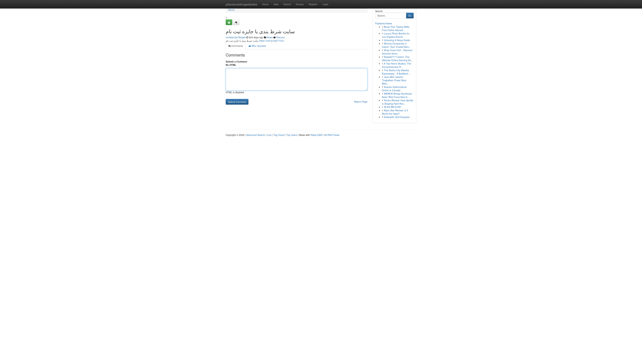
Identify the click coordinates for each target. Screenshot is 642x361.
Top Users (291, 135)
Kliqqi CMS (316, 135)
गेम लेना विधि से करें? (392, 107)
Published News (383, 23)
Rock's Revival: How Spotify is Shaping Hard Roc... (397, 102)
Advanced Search (255, 135)
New (276, 4)
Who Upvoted (258, 45)
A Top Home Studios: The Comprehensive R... (396, 65)
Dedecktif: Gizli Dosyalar (397, 117)
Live (269, 135)
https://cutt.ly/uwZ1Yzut (271, 40)
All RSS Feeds (331, 135)
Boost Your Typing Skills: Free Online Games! (396, 28)
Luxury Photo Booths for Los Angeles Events (395, 35)
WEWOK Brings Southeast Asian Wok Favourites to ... (397, 95)
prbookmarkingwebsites (241, 4)
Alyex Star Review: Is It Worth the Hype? (395, 112)
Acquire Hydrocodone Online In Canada (394, 88)
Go (409, 15)
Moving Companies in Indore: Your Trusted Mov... (396, 45)
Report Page (360, 101)
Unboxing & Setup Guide (397, 40)
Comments (237, 45)
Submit (287, 4)
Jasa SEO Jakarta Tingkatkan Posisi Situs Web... (394, 80)
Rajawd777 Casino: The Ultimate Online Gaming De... (397, 58)
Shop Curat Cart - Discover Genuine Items (397, 51)
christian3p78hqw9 (236, 37)
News (270, 37)
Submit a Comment (236, 61)
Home (265, 4)
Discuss (280, 37)
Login (325, 4)
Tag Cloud (278, 135)
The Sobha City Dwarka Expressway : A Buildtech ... (396, 72)
